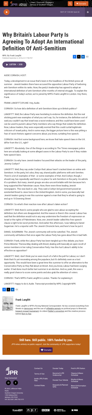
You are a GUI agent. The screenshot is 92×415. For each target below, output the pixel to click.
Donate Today (58, 368)
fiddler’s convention (56, 311)
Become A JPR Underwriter (58, 374)
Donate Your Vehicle (60, 380)
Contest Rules (39, 385)
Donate (82, 3)
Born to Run (26, 314)
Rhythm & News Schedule (77, 380)
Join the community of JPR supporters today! (62, 344)
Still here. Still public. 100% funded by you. (46, 340)
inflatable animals (53, 308)
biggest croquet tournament (27, 311)
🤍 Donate (46, 349)
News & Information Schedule (78, 387)
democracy (28, 308)
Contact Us (38, 368)
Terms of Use (39, 374)
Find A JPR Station (78, 368)
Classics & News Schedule (77, 374)
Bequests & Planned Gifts (60, 386)
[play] (7, 12)
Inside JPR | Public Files (41, 380)
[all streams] (88, 12)
